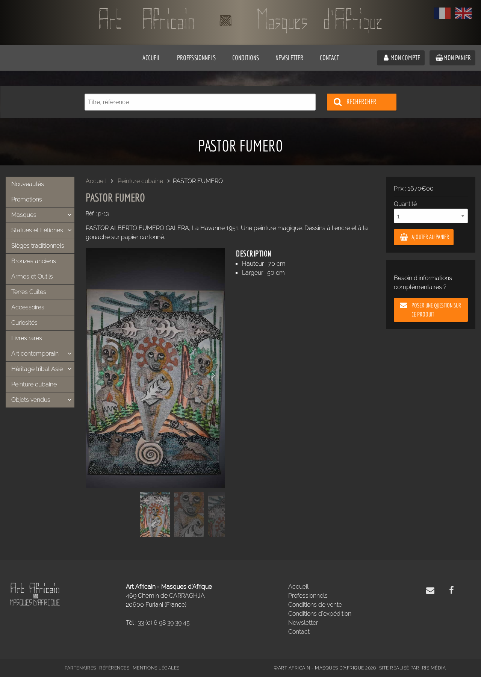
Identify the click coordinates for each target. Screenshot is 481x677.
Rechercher (361, 101)
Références (114, 668)
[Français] (442, 13)
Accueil (96, 181)
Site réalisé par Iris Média (412, 668)
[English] (463, 13)
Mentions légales (156, 668)
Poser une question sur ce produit (436, 310)
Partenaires (80, 668)
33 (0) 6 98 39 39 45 (164, 622)
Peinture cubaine (140, 181)
